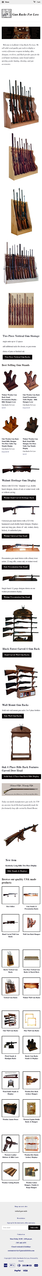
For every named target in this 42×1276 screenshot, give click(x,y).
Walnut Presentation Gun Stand (17, 597)
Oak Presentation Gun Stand (16, 567)
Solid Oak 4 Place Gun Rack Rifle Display (21, 777)
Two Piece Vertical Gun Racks (17, 357)
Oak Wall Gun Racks (13, 716)
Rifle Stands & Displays (17, 871)
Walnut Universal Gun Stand (15, 536)
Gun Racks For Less (23, 1258)
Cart (38, 2)
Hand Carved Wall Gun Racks (17, 655)
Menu (7, 2)
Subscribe (34, 1228)
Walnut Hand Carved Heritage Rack (19, 498)
